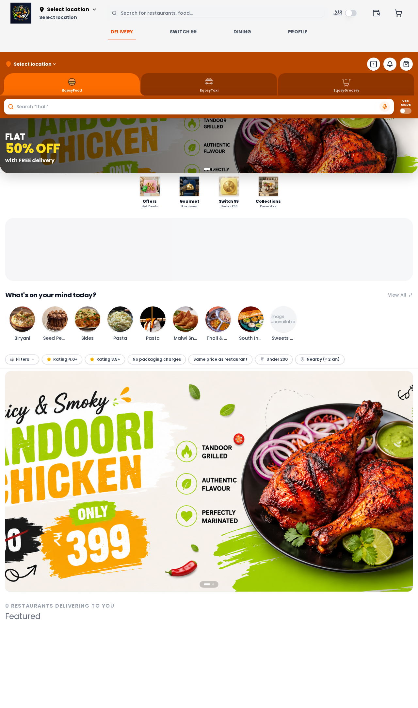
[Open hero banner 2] (209, 481)
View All (397, 295)
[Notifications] (389, 64)
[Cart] (398, 13)
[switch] (351, 13)
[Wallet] (376, 13)
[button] (199, 106)
